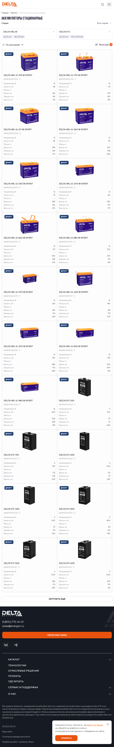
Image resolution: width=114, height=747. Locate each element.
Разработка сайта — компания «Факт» (18, 742)
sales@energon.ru (13, 626)
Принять (66, 738)
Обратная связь (57, 635)
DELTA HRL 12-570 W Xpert (18, 292)
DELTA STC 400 (67, 509)
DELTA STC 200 (67, 455)
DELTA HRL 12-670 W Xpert (18, 346)
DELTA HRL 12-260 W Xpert (73, 129)
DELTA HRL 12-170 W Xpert (73, 75)
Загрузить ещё (57, 599)
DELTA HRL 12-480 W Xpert (73, 238)
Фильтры (105, 44)
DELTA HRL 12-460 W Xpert (18, 238)
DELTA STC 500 (11, 563)
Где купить (16, 681)
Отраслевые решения (23, 671)
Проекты (14, 676)
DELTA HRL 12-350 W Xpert (18, 183)
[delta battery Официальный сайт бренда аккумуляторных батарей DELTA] (9, 4)
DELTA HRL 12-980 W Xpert (18, 400)
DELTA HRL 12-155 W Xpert (18, 75)
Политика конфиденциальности (16, 737)
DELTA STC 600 (67, 563)
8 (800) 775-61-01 (13, 622)
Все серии (102, 23)
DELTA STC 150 (11, 455)
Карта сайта (7, 732)
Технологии (17, 665)
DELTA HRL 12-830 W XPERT (73, 346)
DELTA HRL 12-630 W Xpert (73, 292)
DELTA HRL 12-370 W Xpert (73, 183)
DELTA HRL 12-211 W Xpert (18, 129)
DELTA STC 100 (66, 400)
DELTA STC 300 (11, 509)
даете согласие (95, 725)
